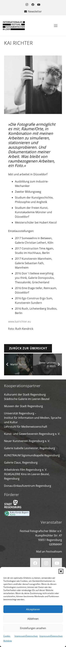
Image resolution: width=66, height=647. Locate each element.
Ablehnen (33, 618)
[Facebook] (33, 4)
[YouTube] (38, 4)
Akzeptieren (33, 609)
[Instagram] (27, 4)
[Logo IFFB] (14, 25)
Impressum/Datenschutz (26, 636)
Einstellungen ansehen (33, 628)
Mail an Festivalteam (49, 551)
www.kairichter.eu (19, 321)
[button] (61, 571)
